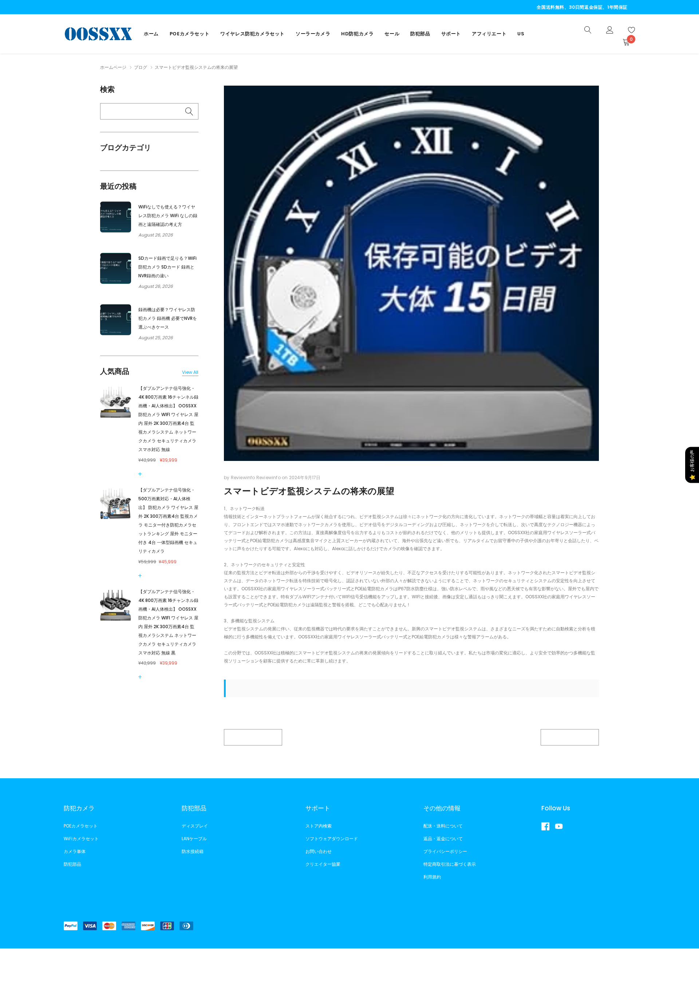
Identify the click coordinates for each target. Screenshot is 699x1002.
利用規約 (432, 877)
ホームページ (113, 67)
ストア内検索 (318, 826)
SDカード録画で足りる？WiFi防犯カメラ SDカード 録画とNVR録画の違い (167, 267)
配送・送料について (443, 826)
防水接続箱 (193, 851)
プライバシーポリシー (445, 851)
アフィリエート (489, 33)
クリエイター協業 (322, 864)
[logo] (98, 33)
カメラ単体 (75, 851)
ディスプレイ (195, 826)
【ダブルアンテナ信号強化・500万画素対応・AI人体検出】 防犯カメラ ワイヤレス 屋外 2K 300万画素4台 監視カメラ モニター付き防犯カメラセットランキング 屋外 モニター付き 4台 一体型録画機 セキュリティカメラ (168, 520)
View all (190, 372)
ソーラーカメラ (313, 33)
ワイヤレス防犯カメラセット (252, 33)
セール (391, 33)
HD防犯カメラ (357, 33)
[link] (588, 29)
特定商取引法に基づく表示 (449, 864)
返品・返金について (443, 838)
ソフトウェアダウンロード (331, 838)
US (520, 33)
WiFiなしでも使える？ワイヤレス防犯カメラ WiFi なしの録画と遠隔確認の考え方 (167, 215)
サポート (451, 33)
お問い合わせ (318, 851)
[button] (141, 474)
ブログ (140, 67)
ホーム (151, 33)
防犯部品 (420, 33)
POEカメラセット (189, 33)
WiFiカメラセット (81, 838)
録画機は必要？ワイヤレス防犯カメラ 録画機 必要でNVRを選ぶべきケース (167, 318)
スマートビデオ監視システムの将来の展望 (309, 491)
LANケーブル (194, 838)
